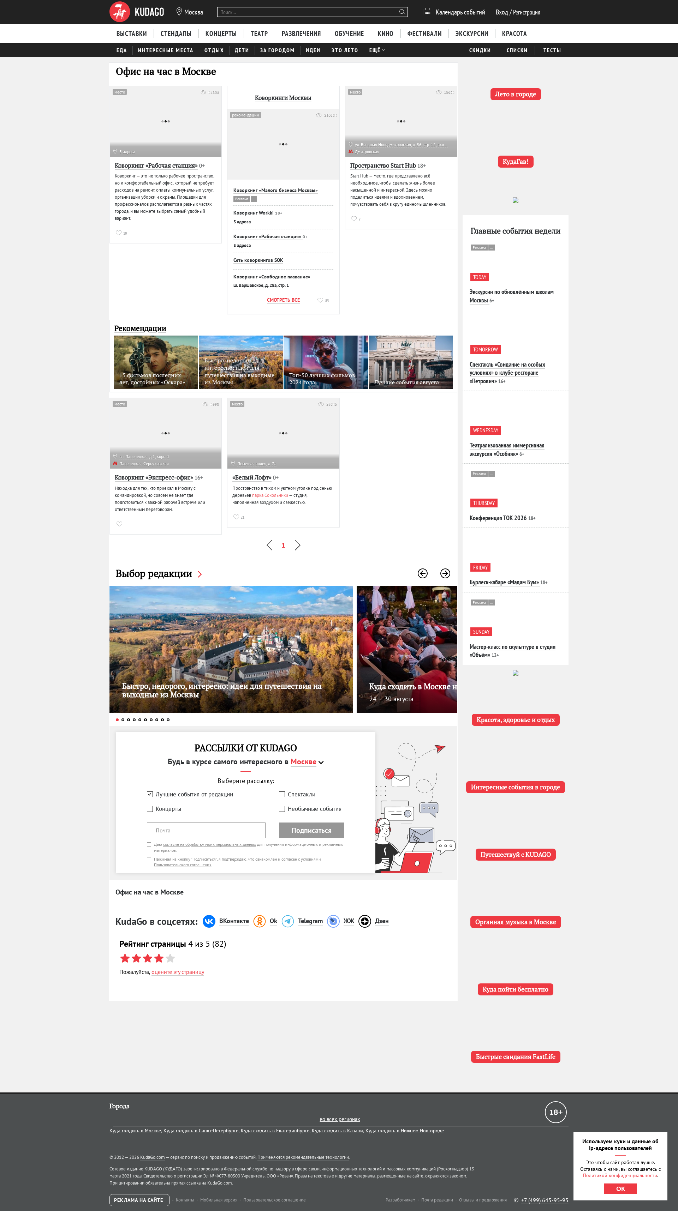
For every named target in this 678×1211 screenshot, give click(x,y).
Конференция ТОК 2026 (498, 518)
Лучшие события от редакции (194, 794)
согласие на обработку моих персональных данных (209, 844)
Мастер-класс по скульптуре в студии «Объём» (512, 651)
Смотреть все (283, 300)
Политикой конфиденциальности (620, 1175)
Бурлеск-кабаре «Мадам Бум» (504, 582)
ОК (620, 1188)
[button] (422, 573)
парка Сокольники (270, 495)
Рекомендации (140, 328)
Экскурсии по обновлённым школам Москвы (512, 296)
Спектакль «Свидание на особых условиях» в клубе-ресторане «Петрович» (507, 372)
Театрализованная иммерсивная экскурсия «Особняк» (507, 449)
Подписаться (312, 830)
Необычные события (314, 809)
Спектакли (301, 794)
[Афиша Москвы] (136, 12)
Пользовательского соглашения (183, 864)
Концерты (168, 809)
